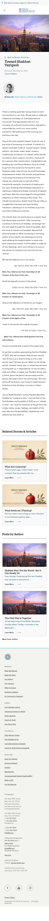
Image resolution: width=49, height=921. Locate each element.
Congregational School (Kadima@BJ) (18, 776)
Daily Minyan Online (12, 735)
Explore (7, 703)
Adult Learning (10, 716)
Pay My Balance (10, 784)
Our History (9, 679)
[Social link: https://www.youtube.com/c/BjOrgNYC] (19, 888)
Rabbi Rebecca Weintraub (25, 97)
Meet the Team (10, 675)
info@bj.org (9, 833)
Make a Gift (9, 780)
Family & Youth (10, 720)
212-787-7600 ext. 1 (12, 841)
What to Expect (10, 688)
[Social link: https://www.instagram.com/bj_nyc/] (30, 888)
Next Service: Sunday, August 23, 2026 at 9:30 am (21, 3)
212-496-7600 (11, 821)
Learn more (9, 843)
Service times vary (18, 863)
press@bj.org (10, 848)
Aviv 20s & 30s (10, 724)
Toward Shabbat (11, 74)
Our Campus (9, 683)
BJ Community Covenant (14, 696)
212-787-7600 (11, 818)
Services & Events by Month (15, 711)
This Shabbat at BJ (12, 739)
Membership (9, 772)
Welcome (8, 666)
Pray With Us (9, 731)
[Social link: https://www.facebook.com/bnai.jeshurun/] (7, 888)
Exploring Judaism (11, 692)
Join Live (8, 855)
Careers (7, 767)
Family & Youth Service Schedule (17, 748)
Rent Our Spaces (11, 759)
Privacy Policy (10, 897)
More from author (10, 639)
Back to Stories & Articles (18, 57)
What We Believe (11, 671)
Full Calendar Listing (12, 707)
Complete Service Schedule (15, 744)
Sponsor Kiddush (11, 763)
